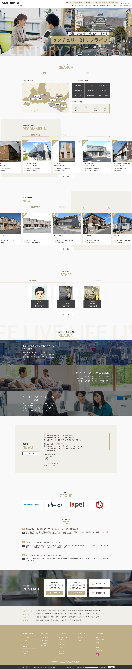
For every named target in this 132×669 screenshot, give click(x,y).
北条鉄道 (97, 617)
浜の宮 (52, 620)
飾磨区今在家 (73, 614)
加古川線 (79, 617)
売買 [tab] (88, 73)
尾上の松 (57, 620)
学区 (105, 110)
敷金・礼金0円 (103, 85)
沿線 (76, 110)
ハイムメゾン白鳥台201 (51, 464)
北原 (83, 614)
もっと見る (66, 177)
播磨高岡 (78, 620)
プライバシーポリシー (82, 638)
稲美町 (57, 104)
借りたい (74, 5)
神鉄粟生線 (86, 617)
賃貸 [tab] (44, 73)
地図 (95, 110)
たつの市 (37, 96)
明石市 (57, 108)
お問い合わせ (99, 650)
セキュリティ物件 (103, 96)
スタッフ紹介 (25, 638)
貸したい (95, 5)
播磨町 (52, 106)
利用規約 (79, 640)
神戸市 (63, 106)
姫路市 (44, 94)
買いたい (81, 5)
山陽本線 (38, 617)
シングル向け (103, 90)
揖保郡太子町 (71, 610)
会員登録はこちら (101, 583)
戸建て (60, 639)
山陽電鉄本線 (46, 617)
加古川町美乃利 (49, 614)
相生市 (32, 99)
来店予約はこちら (56, 593)
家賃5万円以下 (78, 90)
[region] (77, 449)
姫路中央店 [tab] (35, 134)
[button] (83, 136)
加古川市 (53, 100)
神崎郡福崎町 (97, 610)
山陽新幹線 (63, 617)
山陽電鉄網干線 (72, 617)
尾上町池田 (66, 614)
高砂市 (50, 103)
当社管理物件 (90, 96)
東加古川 (47, 620)
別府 (70, 620)
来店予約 (130, 21)
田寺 (80, 614)
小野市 (59, 97)
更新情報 (24, 640)
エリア (86, 110)
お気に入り (117, 5)
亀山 (73, 620)
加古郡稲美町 (88, 610)
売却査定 (130, 43)
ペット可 (90, 85)
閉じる (111, 667)
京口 (62, 620)
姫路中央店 (25, 651)
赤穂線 (92, 617)
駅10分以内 (91, 90)
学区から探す (44, 646)
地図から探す (44, 643)
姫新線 (57, 617)
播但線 (52, 617)
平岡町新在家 (40, 614)
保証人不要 (78, 96)
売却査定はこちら (101, 593)
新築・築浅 (78, 85)
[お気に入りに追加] (19, 142)
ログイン (109, 5)
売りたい (88, 5)
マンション (65, 639)
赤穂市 (27, 102)
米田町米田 (89, 614)
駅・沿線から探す (45, 638)
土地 (69, 639)
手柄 (66, 620)
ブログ (24, 643)
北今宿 (103, 614)
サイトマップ (80, 643)
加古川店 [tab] (62, 134)
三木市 (63, 101)
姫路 (37, 620)
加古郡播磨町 (80, 610)
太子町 (39, 99)
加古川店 (24, 653)
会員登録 (130, 32)
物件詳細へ (46, 460)
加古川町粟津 (96, 614)
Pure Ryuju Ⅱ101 (49, 454)
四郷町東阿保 (58, 614)
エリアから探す (44, 640)
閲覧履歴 (127, 5)
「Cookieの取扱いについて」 (91, 667)
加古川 (41, 620)
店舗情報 (102, 5)
